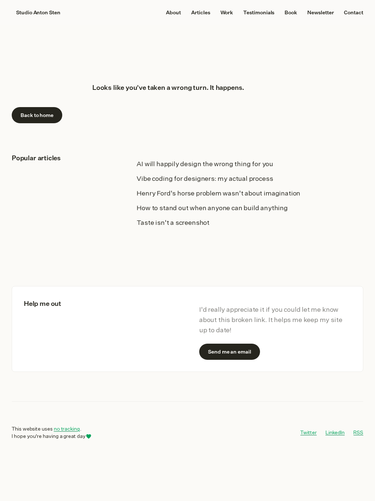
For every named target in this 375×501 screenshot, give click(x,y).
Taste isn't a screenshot (173, 222)
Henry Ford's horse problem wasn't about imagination (218, 193)
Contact (353, 12)
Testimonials (258, 12)
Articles (200, 12)
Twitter (308, 432)
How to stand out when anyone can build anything (212, 207)
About (173, 12)
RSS (358, 432)
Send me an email (229, 352)
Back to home (37, 115)
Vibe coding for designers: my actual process (205, 178)
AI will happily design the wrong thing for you (205, 163)
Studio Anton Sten (38, 12)
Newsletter (320, 12)
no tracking (67, 429)
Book (291, 12)
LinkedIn (335, 432)
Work (226, 12)
